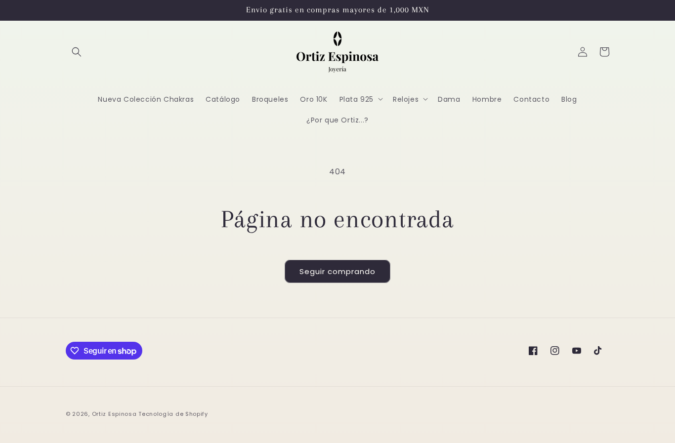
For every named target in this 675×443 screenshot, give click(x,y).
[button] (76, 52)
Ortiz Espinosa (114, 414)
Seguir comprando (337, 271)
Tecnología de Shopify (173, 414)
